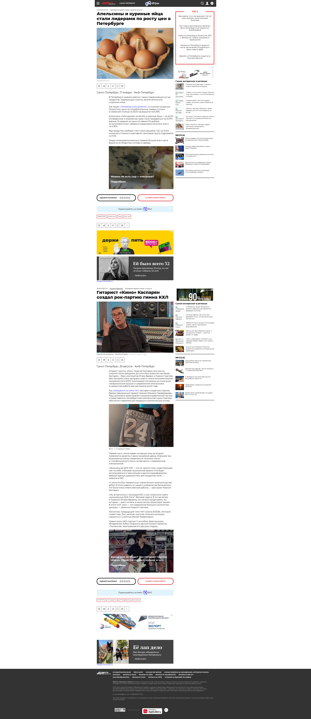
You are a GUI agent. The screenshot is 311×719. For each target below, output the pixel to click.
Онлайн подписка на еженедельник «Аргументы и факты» (186, 672)
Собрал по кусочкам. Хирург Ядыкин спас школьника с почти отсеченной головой (200, 94)
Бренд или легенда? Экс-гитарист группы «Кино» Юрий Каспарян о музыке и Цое (139, 558)
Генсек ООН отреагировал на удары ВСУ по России (198, 393)
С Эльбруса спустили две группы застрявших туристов (197, 377)
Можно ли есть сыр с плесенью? (132, 176)
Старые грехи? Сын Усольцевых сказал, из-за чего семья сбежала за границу (199, 102)
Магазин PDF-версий (153, 672)
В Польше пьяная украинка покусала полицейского (199, 155)
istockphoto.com (103, 80)
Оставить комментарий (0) (156, 198)
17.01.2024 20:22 (102, 10)
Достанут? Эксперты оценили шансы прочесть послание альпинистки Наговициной (200, 118)
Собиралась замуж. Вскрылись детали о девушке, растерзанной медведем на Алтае (198, 309)
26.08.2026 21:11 (102, 288)
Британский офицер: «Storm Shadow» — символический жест (199, 369)
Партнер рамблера (133, 710)
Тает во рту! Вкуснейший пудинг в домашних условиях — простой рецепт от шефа (199, 333)
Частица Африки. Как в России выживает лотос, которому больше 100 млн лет (199, 317)
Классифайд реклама (121, 677)
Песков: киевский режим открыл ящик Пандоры (197, 147)
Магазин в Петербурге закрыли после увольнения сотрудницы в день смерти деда (195, 47)
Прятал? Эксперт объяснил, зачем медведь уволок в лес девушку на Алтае (199, 110)
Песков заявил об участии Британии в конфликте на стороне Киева (199, 139)
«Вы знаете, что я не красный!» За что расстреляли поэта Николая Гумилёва (195, 18)
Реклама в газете (129, 674)
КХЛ (145, 354)
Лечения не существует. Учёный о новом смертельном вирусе (198, 85)
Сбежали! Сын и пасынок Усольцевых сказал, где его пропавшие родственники (200, 325)
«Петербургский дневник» (133, 107)
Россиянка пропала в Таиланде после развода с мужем (197, 171)
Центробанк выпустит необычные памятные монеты (198, 361)
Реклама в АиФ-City (186, 674)
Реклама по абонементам (166, 674)
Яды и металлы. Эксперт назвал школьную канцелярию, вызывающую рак (198, 126)
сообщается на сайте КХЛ (126, 390)
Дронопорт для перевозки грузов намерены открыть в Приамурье (198, 163)
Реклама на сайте (146, 674)
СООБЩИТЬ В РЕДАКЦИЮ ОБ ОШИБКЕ (178, 677)
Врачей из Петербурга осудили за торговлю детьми (194, 57)
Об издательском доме (122, 672)
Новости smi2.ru (105, 281)
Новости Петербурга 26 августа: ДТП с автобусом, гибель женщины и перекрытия (195, 38)
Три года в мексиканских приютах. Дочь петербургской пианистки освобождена (194, 28)
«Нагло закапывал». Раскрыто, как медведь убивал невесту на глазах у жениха (199, 341)
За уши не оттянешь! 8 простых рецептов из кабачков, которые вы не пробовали (200, 349)
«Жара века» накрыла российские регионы (198, 385)
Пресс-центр (138, 672)
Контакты (116, 674)
